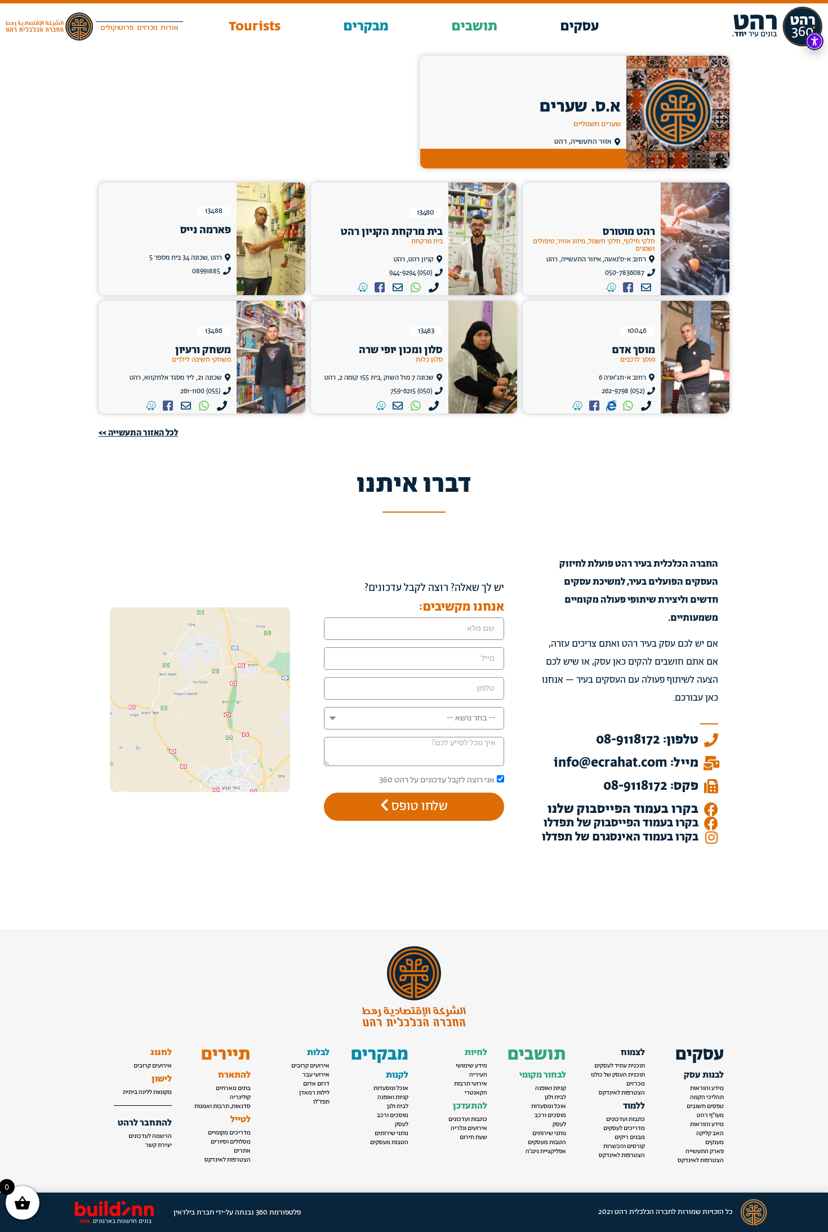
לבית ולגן (555, 1097)
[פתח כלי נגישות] (814, 41)
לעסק (559, 1124)
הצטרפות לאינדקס (701, 1160)
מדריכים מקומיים (229, 1132)
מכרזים (635, 1083)
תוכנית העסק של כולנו (618, 1074)
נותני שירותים (549, 1133)
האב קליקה (710, 1133)
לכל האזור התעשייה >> (138, 433)
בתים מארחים (233, 1088)
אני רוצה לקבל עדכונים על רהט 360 (437, 780)
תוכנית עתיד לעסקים (619, 1065)
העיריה (478, 1074)
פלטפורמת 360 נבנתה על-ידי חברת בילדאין (237, 1212)
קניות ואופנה (550, 1088)
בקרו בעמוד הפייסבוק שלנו (622, 809)
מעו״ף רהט (710, 1115)
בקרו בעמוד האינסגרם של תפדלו (620, 837)
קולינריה (240, 1097)
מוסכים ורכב (550, 1115)
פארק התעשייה (704, 1151)
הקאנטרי (476, 1092)
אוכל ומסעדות (548, 1106)
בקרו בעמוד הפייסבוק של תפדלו (621, 823)
